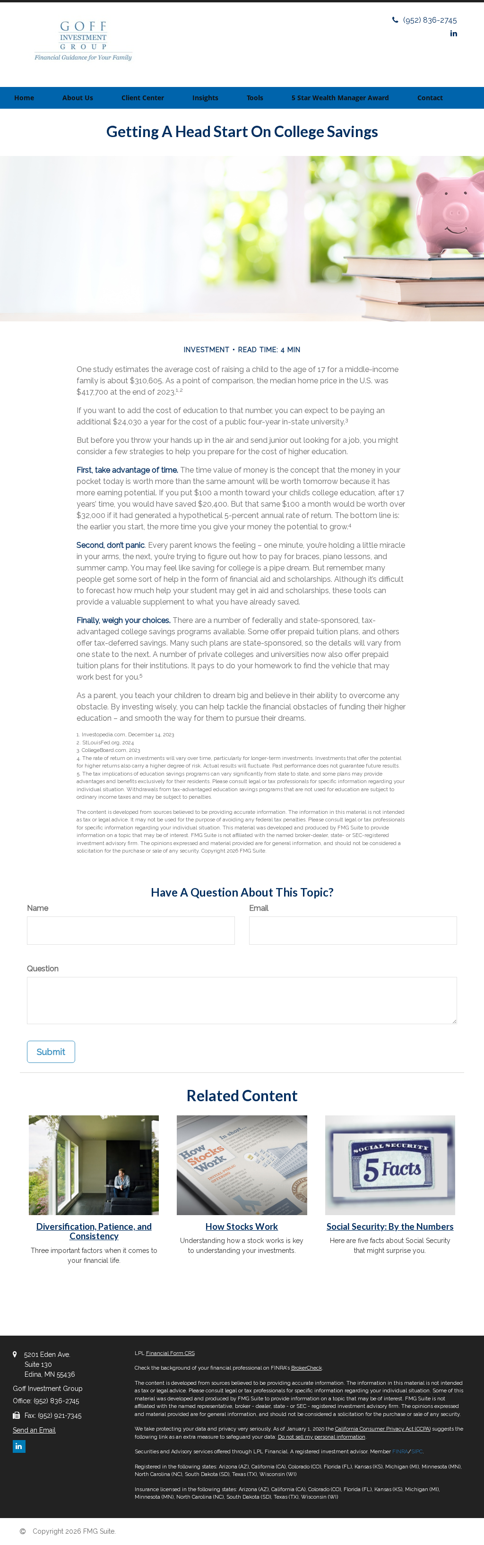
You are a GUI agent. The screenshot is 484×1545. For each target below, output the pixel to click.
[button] (77, 98)
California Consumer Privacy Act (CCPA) (383, 1429)
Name (37, 908)
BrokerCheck (306, 1368)
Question (43, 968)
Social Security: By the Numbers (390, 1226)
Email (258, 908)
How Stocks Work (242, 1226)
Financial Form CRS (170, 1353)
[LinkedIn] (453, 33)
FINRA (400, 1452)
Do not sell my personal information (321, 1437)
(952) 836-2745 (430, 20)
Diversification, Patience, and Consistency (94, 1231)
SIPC (417, 1452)
